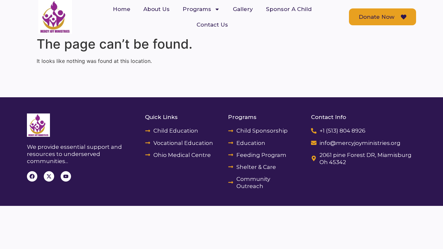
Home (121, 9)
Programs (197, 9)
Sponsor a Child (289, 9)
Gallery (243, 9)
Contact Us (212, 24)
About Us (156, 9)
